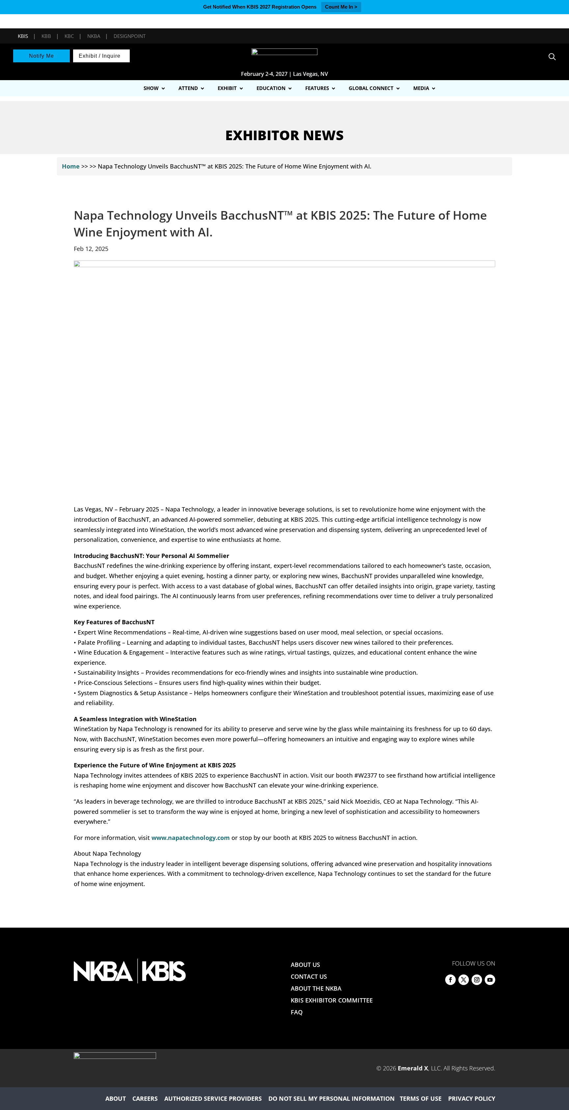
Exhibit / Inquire (100, 56)
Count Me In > (341, 7)
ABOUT (115, 1098)
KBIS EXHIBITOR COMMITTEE (332, 1000)
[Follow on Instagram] (477, 979)
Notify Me (41, 56)
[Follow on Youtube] (490, 979)
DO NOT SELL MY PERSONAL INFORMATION (331, 1098)
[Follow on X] (463, 979)
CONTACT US (309, 976)
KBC (69, 36)
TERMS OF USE (421, 1098)
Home (71, 166)
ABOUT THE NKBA (316, 988)
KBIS (23, 36)
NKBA (93, 36)
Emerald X (413, 1068)
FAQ (297, 1012)
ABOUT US (305, 965)
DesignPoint (130, 36)
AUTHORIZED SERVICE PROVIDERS (213, 1098)
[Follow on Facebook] (450, 979)
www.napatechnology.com (190, 838)
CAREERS (145, 1098)
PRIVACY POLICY (471, 1098)
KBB (46, 36)
